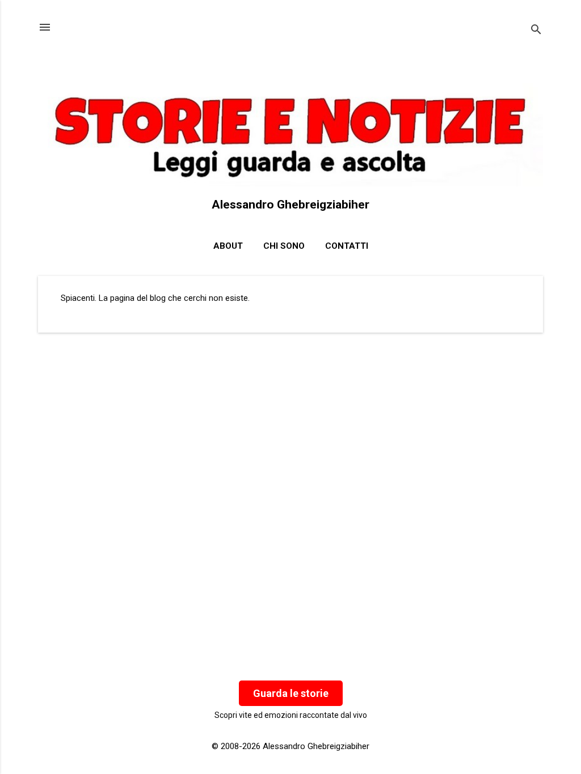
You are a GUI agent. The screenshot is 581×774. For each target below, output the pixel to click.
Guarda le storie (291, 693)
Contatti (346, 246)
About (228, 246)
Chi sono (284, 246)
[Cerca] (536, 31)
